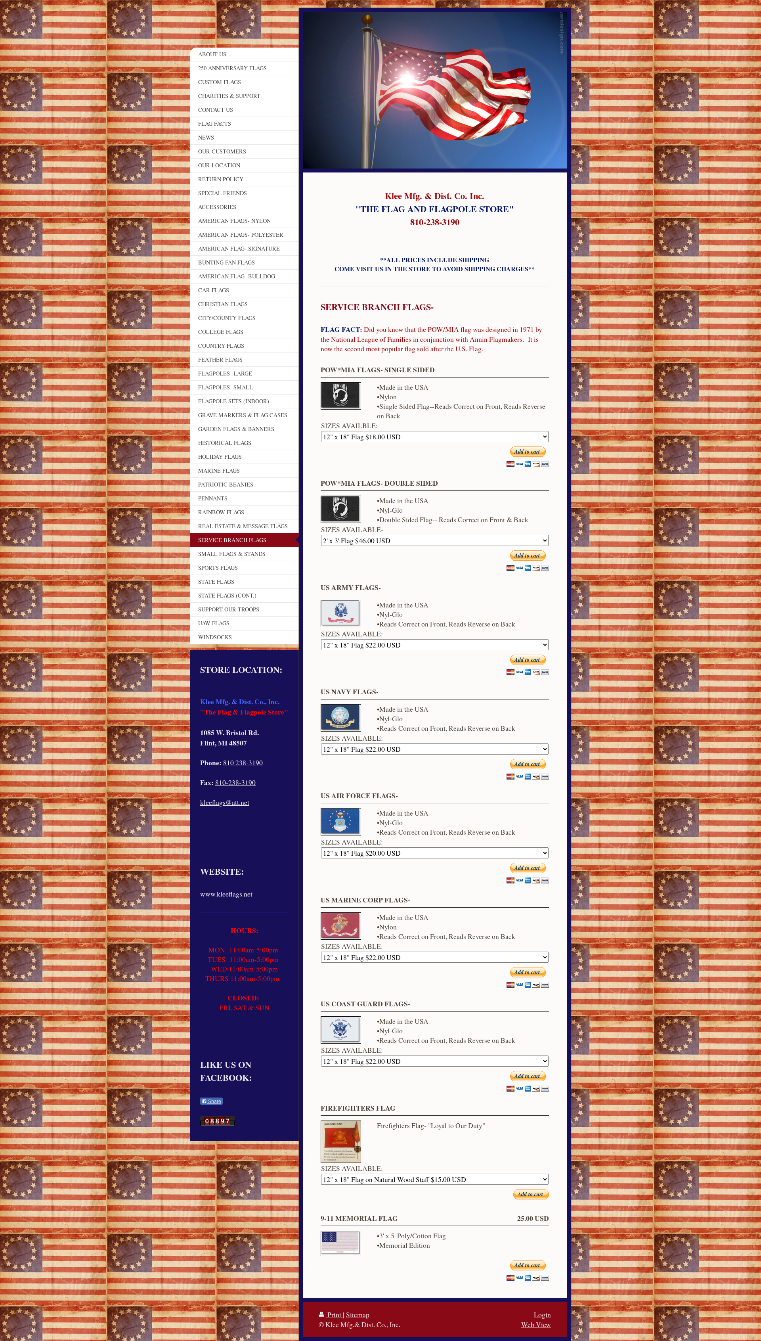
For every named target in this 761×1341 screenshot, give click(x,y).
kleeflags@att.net (224, 802)
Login (542, 1314)
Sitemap (357, 1314)
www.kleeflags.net (226, 893)
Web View (536, 1324)
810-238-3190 (235, 782)
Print (334, 1314)
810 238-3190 (243, 762)
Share (214, 1101)
